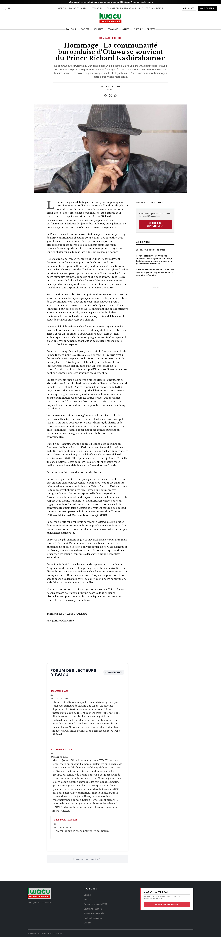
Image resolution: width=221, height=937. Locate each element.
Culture (138, 29)
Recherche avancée (93, 918)
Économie (113, 29)
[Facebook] (105, 95)
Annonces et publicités (94, 913)
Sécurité (98, 29)
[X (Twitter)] (110, 95)
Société (85, 29)
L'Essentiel (96, 8)
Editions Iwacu (154, 8)
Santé (125, 29)
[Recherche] (4, 7)
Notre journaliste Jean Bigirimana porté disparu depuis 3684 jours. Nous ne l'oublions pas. (110, 2)
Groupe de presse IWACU (95, 904)
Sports (151, 29)
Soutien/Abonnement (93, 909)
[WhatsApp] (115, 95)
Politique (71, 29)
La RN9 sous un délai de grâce (150, 249)
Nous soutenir (208, 8)
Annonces (188, 8)
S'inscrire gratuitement (155, 224)
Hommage (105, 38)
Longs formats (78, 8)
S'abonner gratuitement (167, 904)
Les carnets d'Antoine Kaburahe (124, 8)
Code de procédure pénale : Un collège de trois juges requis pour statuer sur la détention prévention (155, 272)
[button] (9, 7)
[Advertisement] (155, 328)
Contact (87, 923)
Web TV (62, 8)
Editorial (87, 895)
